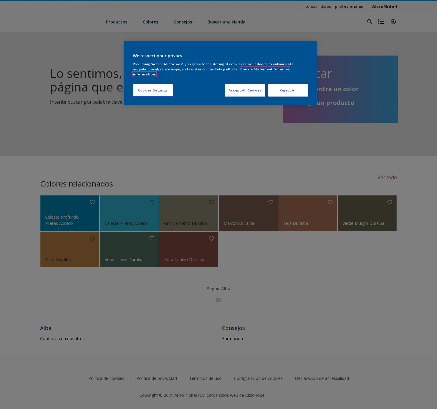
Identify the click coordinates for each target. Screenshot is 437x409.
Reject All (288, 90)
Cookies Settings (153, 90)
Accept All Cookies (245, 90)
